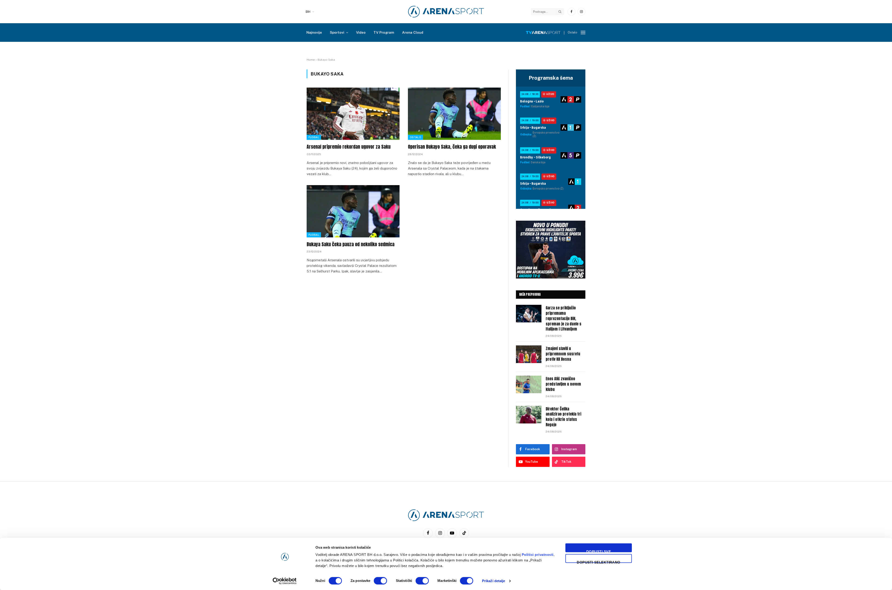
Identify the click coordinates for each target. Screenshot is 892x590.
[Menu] (583, 32)
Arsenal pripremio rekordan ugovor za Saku (348, 147)
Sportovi (337, 32)
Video (361, 32)
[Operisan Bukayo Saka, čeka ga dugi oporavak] (454, 114)
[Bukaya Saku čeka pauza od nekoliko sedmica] (353, 211)
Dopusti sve (598, 551)
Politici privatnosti (538, 555)
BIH (308, 11)
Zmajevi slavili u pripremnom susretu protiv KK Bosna (563, 354)
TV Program (384, 32)
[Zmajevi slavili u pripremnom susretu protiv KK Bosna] (528, 354)
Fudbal (313, 137)
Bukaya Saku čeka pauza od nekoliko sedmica (350, 244)
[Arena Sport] (446, 11)
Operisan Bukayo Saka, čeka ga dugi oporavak (452, 147)
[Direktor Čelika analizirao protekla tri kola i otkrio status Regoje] (528, 414)
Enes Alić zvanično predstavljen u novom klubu (563, 384)
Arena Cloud (412, 32)
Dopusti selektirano (598, 561)
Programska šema (551, 78)
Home (311, 59)
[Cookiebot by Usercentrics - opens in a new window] (284, 580)
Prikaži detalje (493, 581)
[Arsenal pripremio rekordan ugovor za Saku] (353, 114)
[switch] (380, 580)
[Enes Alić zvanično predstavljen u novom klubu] (528, 384)
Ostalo (415, 137)
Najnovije (314, 32)
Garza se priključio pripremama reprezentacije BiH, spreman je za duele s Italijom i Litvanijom (563, 318)
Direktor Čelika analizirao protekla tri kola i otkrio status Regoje (563, 417)
